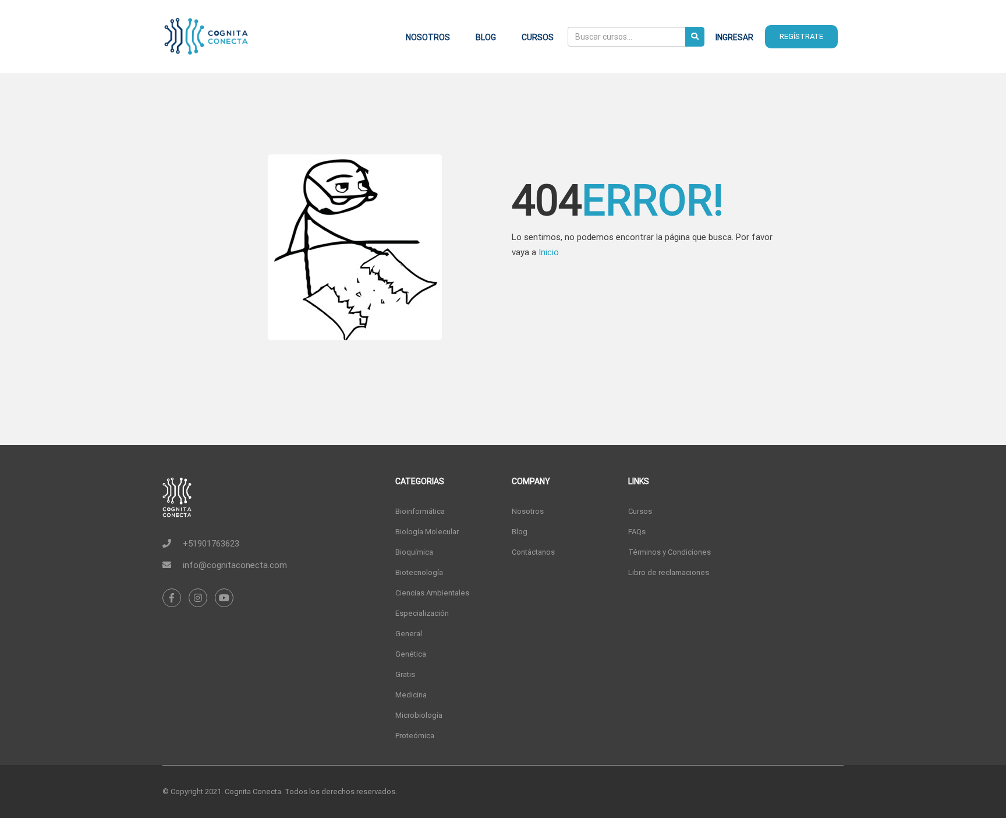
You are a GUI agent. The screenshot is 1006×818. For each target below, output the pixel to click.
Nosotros (428, 37)
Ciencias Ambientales (432, 592)
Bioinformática (420, 511)
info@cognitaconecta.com (235, 565)
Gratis (405, 674)
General (408, 633)
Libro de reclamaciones (668, 572)
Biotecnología (419, 572)
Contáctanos (533, 552)
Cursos (538, 37)
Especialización (422, 613)
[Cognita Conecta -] (206, 42)
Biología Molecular (427, 531)
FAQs (637, 531)
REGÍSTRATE (801, 36)
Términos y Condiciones (669, 552)
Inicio (549, 252)
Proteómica (414, 735)
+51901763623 (211, 543)
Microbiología (418, 715)
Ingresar (734, 37)
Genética (410, 654)
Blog (486, 37)
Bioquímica (414, 552)
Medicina (411, 694)
